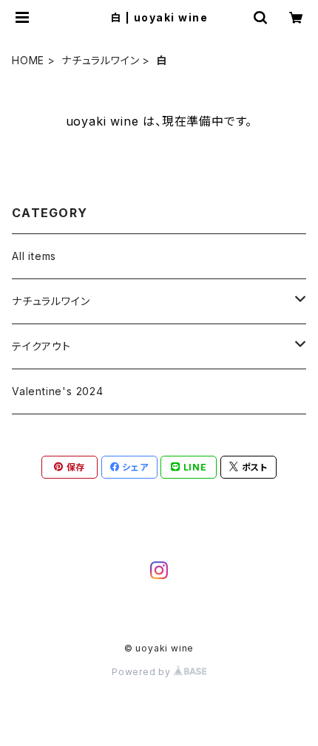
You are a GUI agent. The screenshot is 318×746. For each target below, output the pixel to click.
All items (34, 256)
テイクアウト (41, 346)
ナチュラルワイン (100, 60)
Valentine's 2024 (58, 391)
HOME (28, 60)
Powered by (143, 671)
